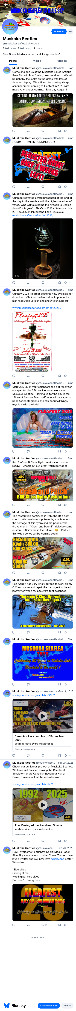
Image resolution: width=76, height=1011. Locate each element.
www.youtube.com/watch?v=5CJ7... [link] (34, 695)
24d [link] (70, 67)
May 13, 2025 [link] (64, 691)
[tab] (13, 61)
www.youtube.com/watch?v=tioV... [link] (33, 784)
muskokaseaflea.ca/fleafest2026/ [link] (32, 215)
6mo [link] (69, 512)
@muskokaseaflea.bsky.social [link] (51, 67)
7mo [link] (70, 639)
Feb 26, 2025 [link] (64, 847)
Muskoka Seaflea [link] (24, 67)
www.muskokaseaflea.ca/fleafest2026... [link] (37, 307)
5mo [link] (69, 458)
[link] (9, 48)
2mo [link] (70, 137)
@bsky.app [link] (57, 859)
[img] (38, 13)
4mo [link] (69, 193)
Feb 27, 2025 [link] (65, 762)
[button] (6, 4)
